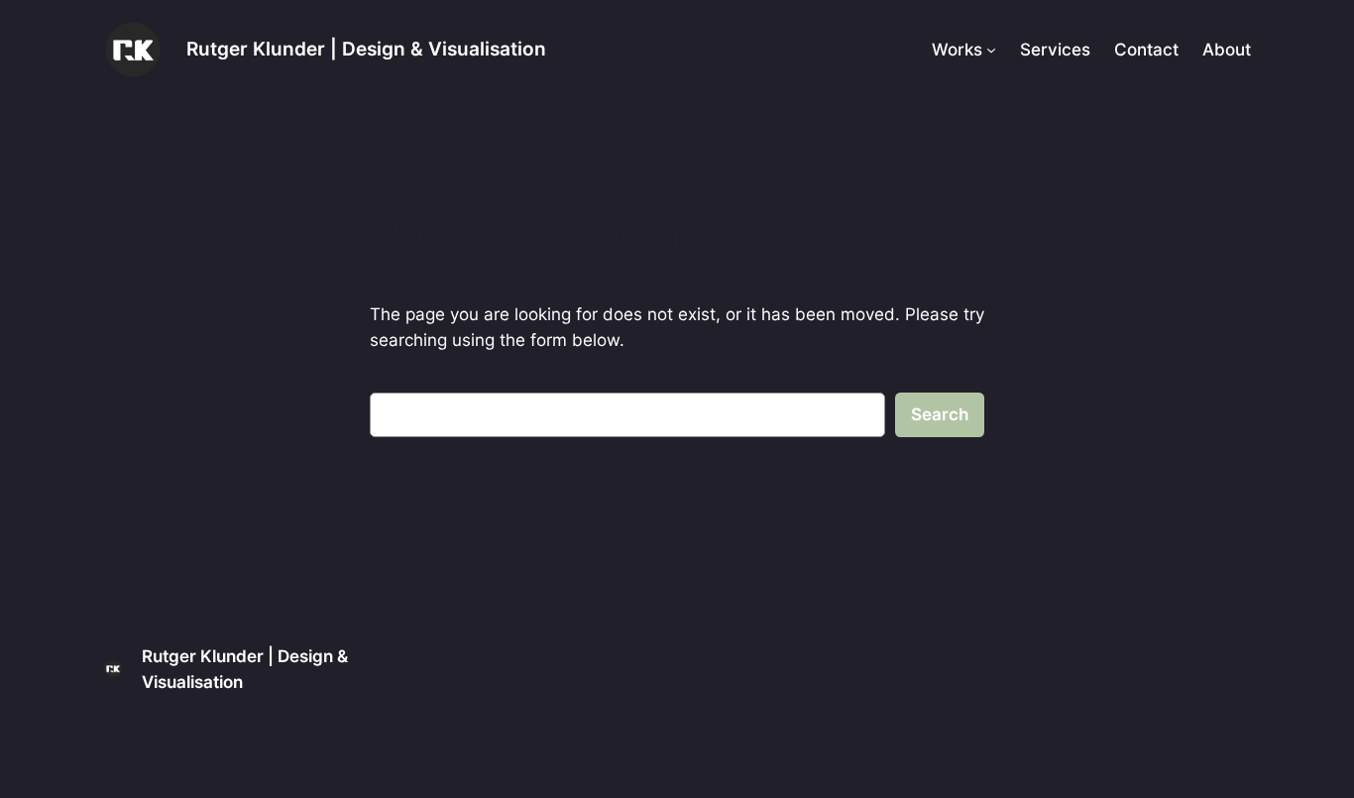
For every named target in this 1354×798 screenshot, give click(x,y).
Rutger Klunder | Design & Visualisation (366, 48)
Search (939, 414)
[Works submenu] (991, 50)
